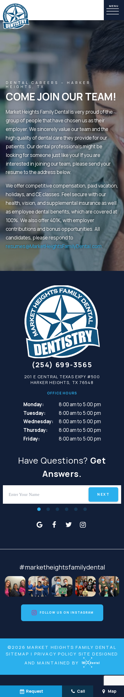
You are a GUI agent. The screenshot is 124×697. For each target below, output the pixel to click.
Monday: (33, 404)
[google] (40, 524)
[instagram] (83, 524)
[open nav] (114, 10)
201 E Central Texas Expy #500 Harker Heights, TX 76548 (62, 379)
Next (103, 494)
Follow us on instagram (66, 612)
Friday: (31, 438)
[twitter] (68, 524)
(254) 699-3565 (62, 364)
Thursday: (35, 430)
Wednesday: (38, 421)
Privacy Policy (55, 654)
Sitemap (17, 654)
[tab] (39, 509)
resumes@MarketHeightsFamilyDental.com (54, 246)
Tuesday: (34, 413)
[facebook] (54, 524)
